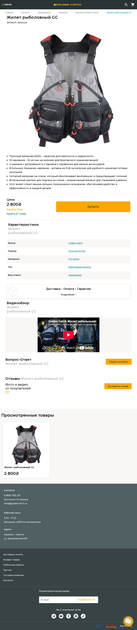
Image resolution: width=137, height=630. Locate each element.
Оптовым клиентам (13, 575)
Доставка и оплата (13, 554)
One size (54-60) (76, 251)
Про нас (7, 570)
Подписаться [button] (86, 599)
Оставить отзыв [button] (118, 386)
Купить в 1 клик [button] (16, 213)
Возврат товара (11, 559)
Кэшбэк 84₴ (15, 209)
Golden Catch (75, 243)
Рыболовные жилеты (79, 267)
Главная (9, 12)
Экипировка (44, 12)
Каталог (25, 12)
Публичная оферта (13, 565)
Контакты (8, 580)
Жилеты (63, 12)
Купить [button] (93, 207)
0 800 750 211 (12, 495)
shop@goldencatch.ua (15, 503)
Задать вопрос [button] (118, 361)
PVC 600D (73, 259)
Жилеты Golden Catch (87, 12)
